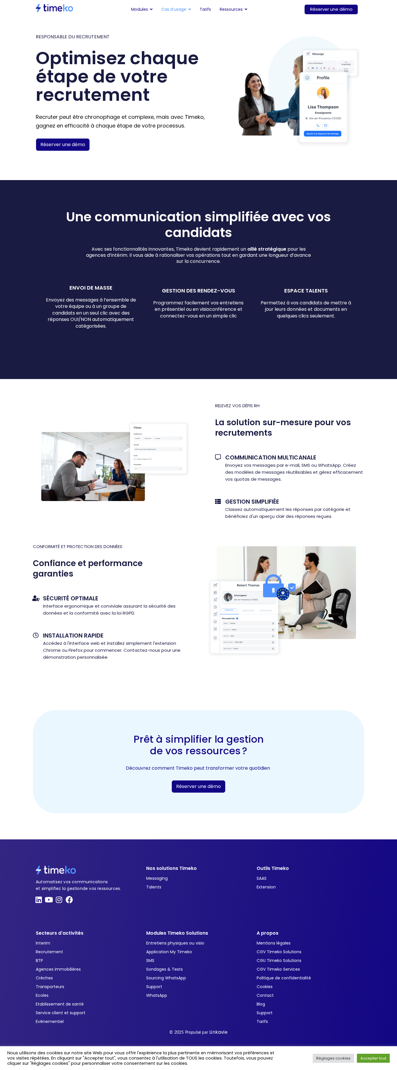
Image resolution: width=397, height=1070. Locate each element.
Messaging (157, 878)
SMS (150, 960)
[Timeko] (54, 8)
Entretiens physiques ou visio (175, 943)
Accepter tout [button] (373, 1058)
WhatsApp (156, 995)
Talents (153, 887)
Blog (261, 1004)
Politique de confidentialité (284, 978)
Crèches (44, 978)
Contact (265, 995)
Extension (266, 887)
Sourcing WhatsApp (166, 978)
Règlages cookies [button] (333, 1058)
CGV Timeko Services (278, 969)
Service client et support (60, 1013)
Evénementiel (50, 1021)
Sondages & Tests (164, 969)
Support (154, 987)
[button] (142, 9)
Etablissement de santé (60, 1004)
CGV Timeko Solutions (279, 952)
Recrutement (49, 952)
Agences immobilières (58, 969)
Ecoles (42, 995)
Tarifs (262, 1021)
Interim (43, 943)
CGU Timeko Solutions (279, 960)
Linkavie (218, 1032)
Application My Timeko (169, 952)
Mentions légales (274, 943)
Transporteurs (50, 987)
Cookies (265, 987)
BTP (39, 960)
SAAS (262, 878)
